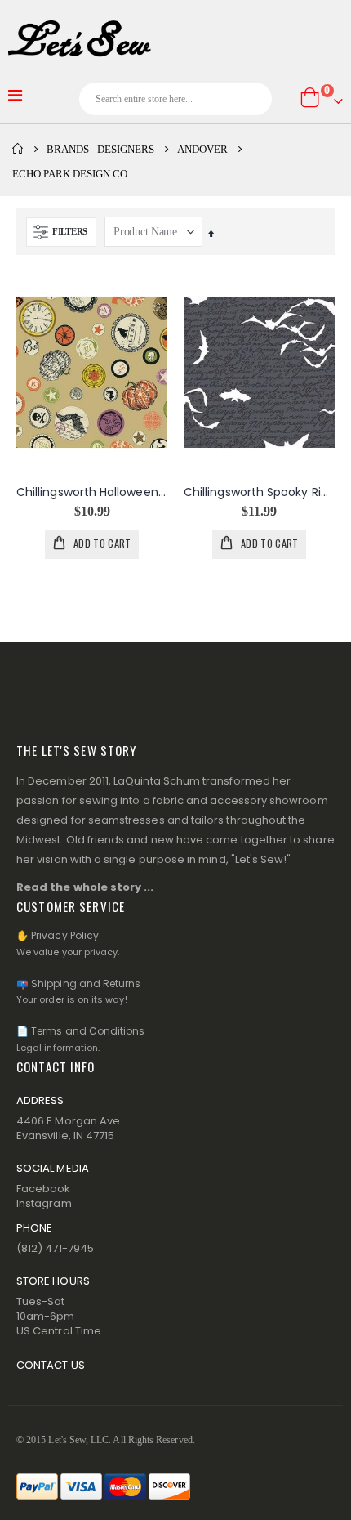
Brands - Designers (100, 149)
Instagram (44, 1203)
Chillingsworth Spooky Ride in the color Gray (259, 492)
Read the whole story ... (85, 887)
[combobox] (176, 99)
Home (18, 148)
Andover (202, 149)
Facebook (43, 1188)
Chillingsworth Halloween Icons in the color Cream (91, 492)
